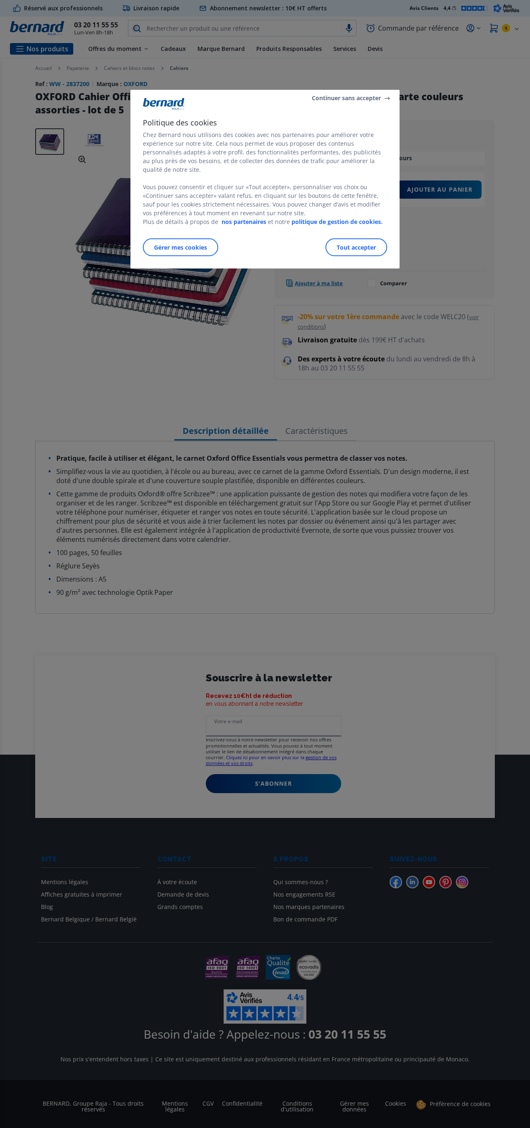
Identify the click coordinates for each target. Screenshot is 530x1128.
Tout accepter (356, 247)
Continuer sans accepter (346, 98)
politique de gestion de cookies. (337, 221)
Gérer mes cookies (180, 247)
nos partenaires (244, 221)
